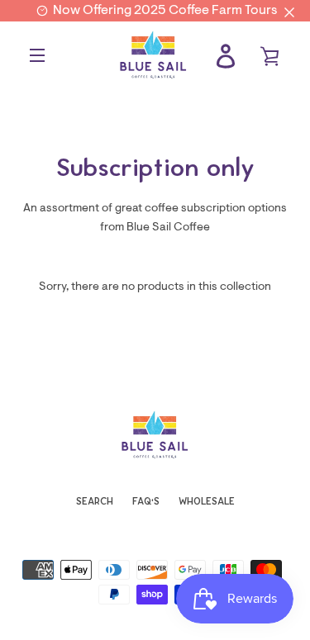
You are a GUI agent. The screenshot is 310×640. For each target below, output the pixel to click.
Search (94, 501)
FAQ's (146, 501)
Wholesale (207, 501)
